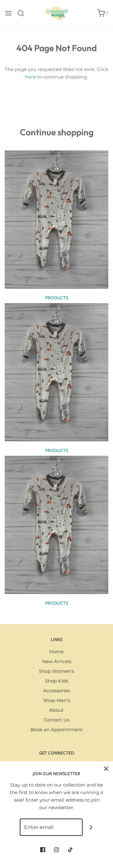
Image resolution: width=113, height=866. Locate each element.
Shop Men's (56, 700)
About (56, 710)
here (30, 77)
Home (56, 652)
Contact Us (56, 720)
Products (56, 298)
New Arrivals (56, 661)
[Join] (91, 827)
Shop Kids (56, 681)
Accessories (56, 691)
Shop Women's (56, 671)
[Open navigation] (8, 13)
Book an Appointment (56, 730)
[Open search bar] (23, 13)
